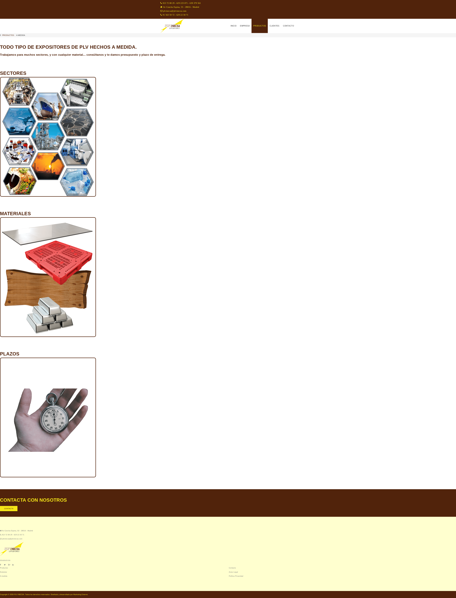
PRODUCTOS (259, 26)
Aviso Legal (233, 572)
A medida (3, 576)
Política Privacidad (236, 576)
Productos (4, 568)
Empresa (245, 26)
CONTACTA (8, 509)
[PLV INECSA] (172, 26)
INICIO (234, 26)
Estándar (3, 572)
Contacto (288, 26)
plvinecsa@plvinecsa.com (12, 539)
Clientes (274, 26)
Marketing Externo (80, 594)
